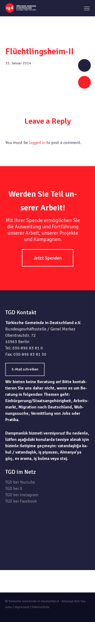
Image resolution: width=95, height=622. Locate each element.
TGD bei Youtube (20, 482)
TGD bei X (13, 488)
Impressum (22, 607)
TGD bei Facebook (21, 501)
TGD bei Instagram (21, 495)
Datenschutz (40, 607)
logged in (37, 142)
